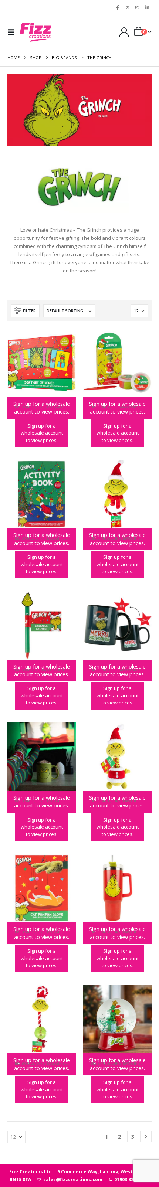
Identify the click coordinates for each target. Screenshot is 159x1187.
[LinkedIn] (147, 7)
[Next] (146, 1136)
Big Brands (24, 407)
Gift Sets (62, 801)
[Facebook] (117, 7)
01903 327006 (128, 1179)
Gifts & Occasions (126, 407)
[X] (127, 7)
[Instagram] (137, 7)
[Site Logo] (35, 32)
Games (61, 407)
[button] (12, 32)
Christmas (45, 407)
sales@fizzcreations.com (72, 1179)
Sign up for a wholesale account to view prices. (42, 432)
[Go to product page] (41, 363)
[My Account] (124, 32)
